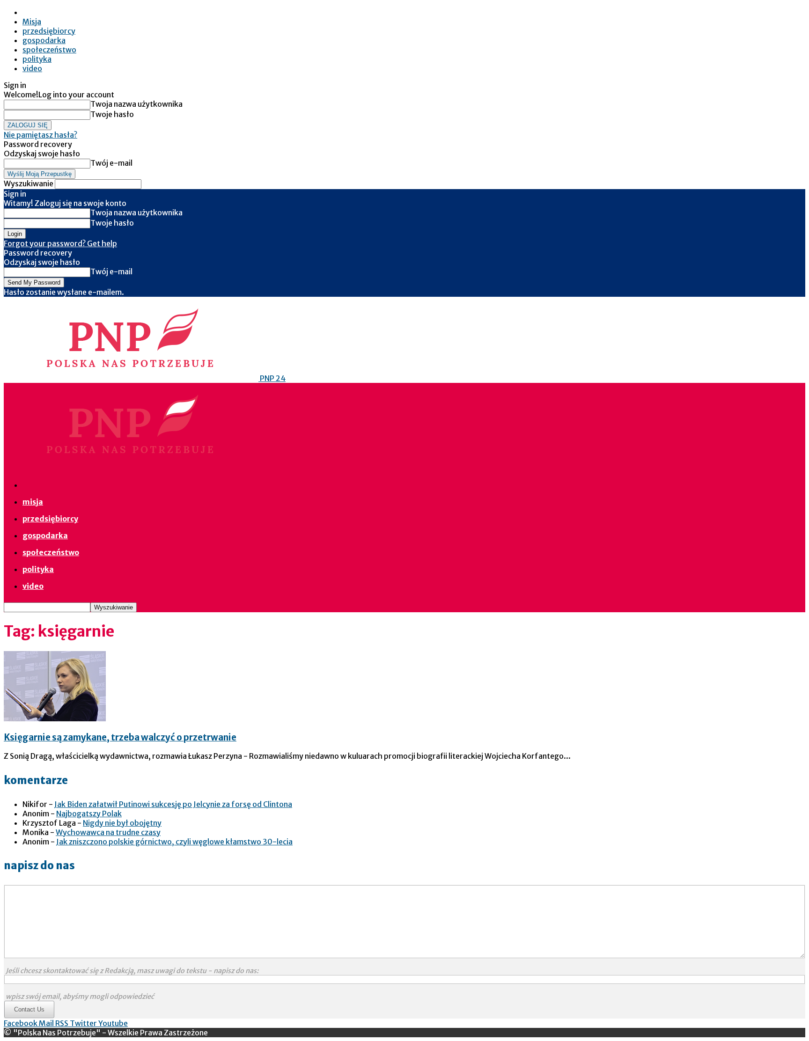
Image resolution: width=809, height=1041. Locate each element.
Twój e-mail (111, 163)
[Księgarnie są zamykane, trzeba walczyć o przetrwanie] (55, 718)
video (32, 68)
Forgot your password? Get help (60, 243)
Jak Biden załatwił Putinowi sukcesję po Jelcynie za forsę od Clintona (173, 804)
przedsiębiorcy (48, 31)
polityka (36, 59)
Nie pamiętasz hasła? (40, 134)
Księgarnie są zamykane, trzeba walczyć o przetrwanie (120, 737)
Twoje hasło (112, 114)
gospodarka (44, 40)
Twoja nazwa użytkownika (136, 104)
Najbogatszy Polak (89, 813)
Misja (31, 21)
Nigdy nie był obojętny (122, 823)
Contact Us (29, 1009)
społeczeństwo (49, 49)
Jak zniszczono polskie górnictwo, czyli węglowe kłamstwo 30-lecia (174, 841)
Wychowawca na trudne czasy (108, 832)
